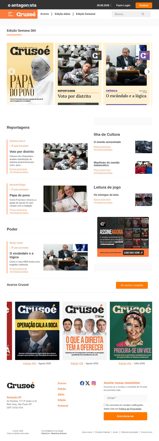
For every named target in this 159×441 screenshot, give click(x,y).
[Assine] (123, 237)
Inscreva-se (125, 416)
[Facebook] (82, 383)
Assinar (143, 5)
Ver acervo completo (132, 285)
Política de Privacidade (130, 408)
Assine (115, 432)
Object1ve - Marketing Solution (54, 433)
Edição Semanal (85, 14)
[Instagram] (93, 383)
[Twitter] (87, 383)
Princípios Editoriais (102, 432)
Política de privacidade (129, 432)
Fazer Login (123, 5)
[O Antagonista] (22, 5)
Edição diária (62, 14)
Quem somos (87, 432)
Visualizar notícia (17, 141)
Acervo (44, 14)
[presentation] (11, 91)
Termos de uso (146, 432)
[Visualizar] (55, 330)
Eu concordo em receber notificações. (125, 405)
